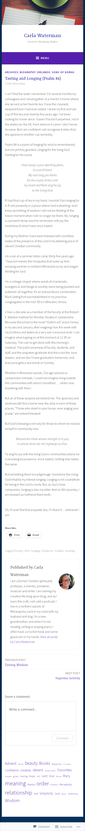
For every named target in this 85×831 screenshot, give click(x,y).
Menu (45, 58)
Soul (57, 793)
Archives (11, 72)
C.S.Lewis (67, 764)
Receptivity (66, 784)
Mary (66, 776)
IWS (27, 551)
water (63, 794)
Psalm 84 (47, 551)
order (42, 783)
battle (20, 764)
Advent (10, 763)
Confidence (12, 770)
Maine (58, 776)
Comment (62, 738)
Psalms (59, 551)
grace (16, 776)
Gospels (8, 776)
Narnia (31, 784)
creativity (25, 770)
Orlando (43, 72)
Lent (45, 776)
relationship (18, 792)
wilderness (73, 793)
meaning (15, 783)
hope (32, 776)
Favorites (64, 770)
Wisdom (12, 800)
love (51, 776)
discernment (50, 770)
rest (36, 793)
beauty (19, 551)
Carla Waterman (42, 36)
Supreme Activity (68, 675)
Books (44, 763)
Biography (28, 72)
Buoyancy (56, 763)
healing (24, 776)
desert (38, 770)
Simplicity (46, 793)
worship (70, 551)
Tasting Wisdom (16, 662)
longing (35, 551)
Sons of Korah (63, 72)
